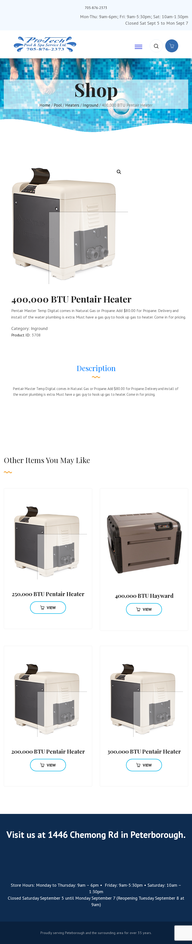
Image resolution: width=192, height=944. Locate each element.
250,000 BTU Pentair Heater (48, 594)
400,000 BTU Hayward (144, 595)
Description (96, 368)
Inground (90, 105)
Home (45, 105)
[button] (119, 171)
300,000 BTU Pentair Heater (144, 751)
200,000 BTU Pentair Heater (48, 751)
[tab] (96, 370)
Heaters (72, 105)
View (51, 607)
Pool (58, 105)
